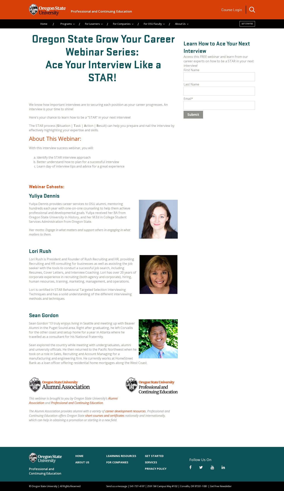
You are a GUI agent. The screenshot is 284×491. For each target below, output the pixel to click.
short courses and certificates (105, 415)
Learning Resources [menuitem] (121, 456)
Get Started (247, 24)
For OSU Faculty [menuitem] (153, 24)
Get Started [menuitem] (154, 456)
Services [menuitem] (151, 462)
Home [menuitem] (43, 24)
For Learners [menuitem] (92, 24)
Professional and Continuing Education (101, 11)
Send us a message (116, 486)
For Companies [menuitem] (122, 24)
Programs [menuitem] (66, 24)
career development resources (125, 411)
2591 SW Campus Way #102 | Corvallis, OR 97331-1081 (177, 486)
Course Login (231, 10)
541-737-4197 (137, 486)
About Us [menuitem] (180, 24)
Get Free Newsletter (221, 486)
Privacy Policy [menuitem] (155, 469)
